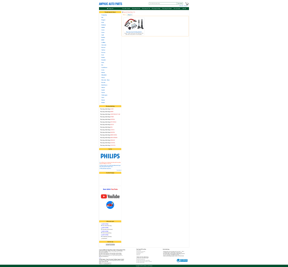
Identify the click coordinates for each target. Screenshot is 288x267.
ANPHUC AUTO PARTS (110, 3)
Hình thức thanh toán (141, 259)
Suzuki (103, 90)
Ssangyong (104, 14)
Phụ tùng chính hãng (106, 109)
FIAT (102, 22)
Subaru (103, 87)
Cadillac (103, 42)
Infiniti (103, 27)
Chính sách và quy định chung (142, 258)
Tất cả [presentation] (124, 14)
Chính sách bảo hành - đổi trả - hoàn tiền (144, 261)
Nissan (103, 77)
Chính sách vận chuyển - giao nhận (143, 260)
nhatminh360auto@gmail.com (106, 255)
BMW (102, 40)
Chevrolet (103, 45)
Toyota (103, 92)
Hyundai (103, 60)
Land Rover (104, 67)
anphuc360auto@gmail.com (117, 255)
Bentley (103, 37)
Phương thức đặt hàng (141, 251)
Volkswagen (104, 95)
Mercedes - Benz (105, 80)
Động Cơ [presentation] (130, 14)
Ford (102, 55)
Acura (102, 30)
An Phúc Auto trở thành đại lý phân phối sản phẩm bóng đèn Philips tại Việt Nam (110, 163)
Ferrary (103, 52)
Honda (103, 57)
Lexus (102, 70)
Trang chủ (125, 12)
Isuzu (102, 62)
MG (102, 17)
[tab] (124, 15)
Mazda (103, 72)
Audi (102, 35)
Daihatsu (103, 25)
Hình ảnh (139, 253)
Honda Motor (130, 12)
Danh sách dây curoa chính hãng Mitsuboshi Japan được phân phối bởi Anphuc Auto (110, 166)
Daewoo (103, 47)
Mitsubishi (103, 75)
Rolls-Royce (104, 85)
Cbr (134, 12)
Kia (102, 65)
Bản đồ (138, 254)
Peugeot (103, 19)
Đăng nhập (181, 5)
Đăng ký (185, 5)
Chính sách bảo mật (140, 262)
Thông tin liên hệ (140, 252)
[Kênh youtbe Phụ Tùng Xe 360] (110, 199)
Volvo (102, 97)
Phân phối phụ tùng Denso (106, 168)
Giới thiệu (139, 250)
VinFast (103, 50)
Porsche (103, 82)
